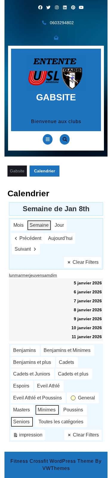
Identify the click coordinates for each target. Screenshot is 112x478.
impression (27, 436)
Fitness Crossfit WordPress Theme (52, 461)
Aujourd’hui (60, 238)
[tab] (48, 139)
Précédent (30, 238)
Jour (59, 225)
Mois (18, 225)
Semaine (39, 225)
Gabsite (56, 97)
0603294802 (62, 22)
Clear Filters (86, 262)
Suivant (23, 249)
